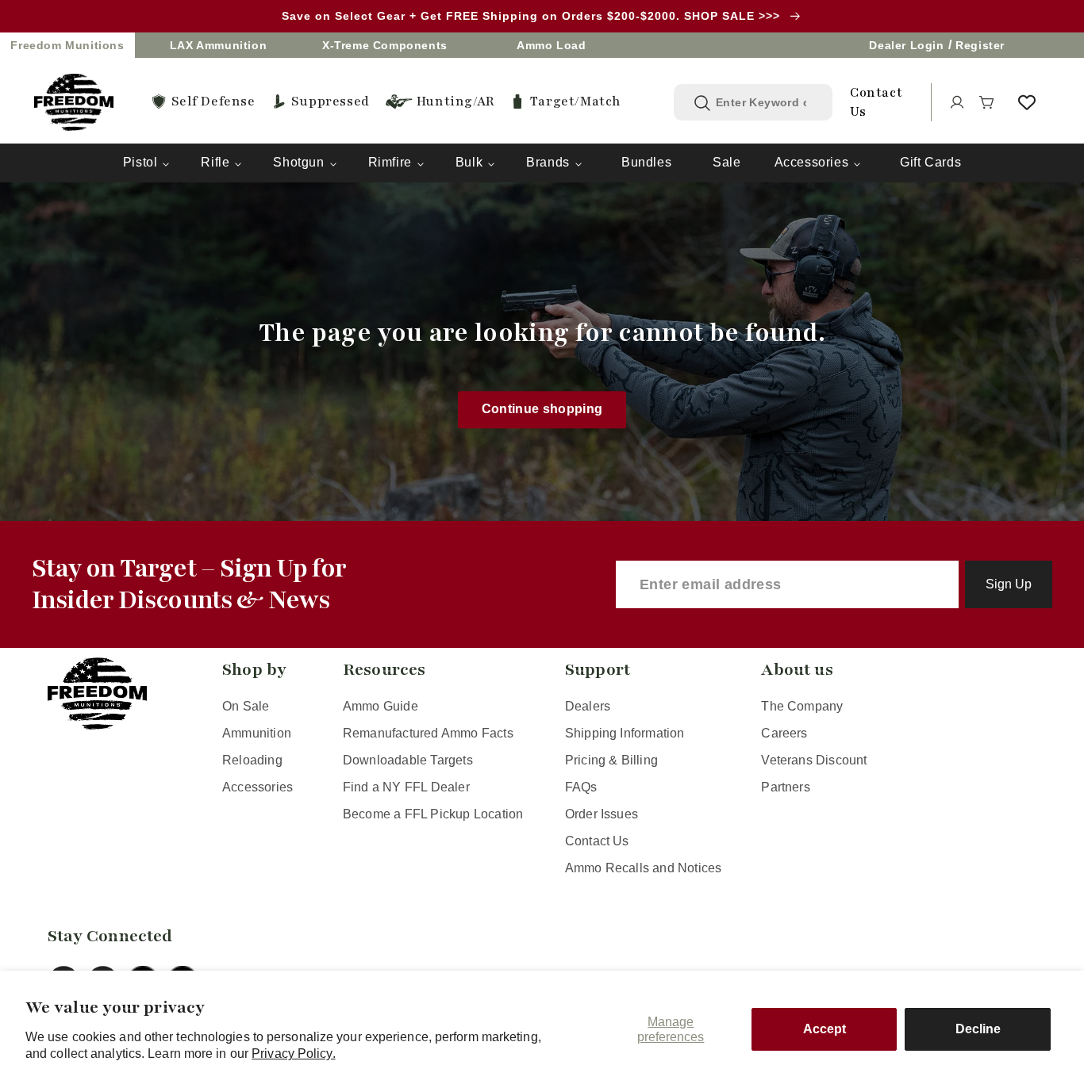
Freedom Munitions (67, 45)
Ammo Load (551, 45)
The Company (802, 706)
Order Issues (601, 814)
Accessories (812, 162)
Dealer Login (906, 45)
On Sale (245, 706)
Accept (824, 1029)
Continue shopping (542, 409)
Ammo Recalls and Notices (643, 868)
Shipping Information (625, 733)
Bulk (469, 162)
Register (980, 45)
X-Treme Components (385, 45)
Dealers (587, 706)
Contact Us (597, 841)
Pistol (140, 162)
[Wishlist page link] (1027, 102)
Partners (785, 787)
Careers (784, 733)
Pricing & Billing (611, 760)
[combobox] (765, 102)
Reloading (252, 760)
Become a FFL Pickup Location (433, 814)
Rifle (215, 162)
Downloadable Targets (408, 760)
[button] (987, 102)
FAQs (581, 787)
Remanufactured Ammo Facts (428, 733)
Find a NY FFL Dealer (406, 787)
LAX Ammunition (218, 45)
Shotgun (298, 162)
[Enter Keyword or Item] (702, 103)
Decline (978, 1029)
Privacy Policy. (294, 1053)
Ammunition (256, 733)
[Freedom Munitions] (73, 102)
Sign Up (1009, 584)
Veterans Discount (814, 760)
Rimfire (390, 162)
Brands (548, 162)
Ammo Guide (380, 706)
